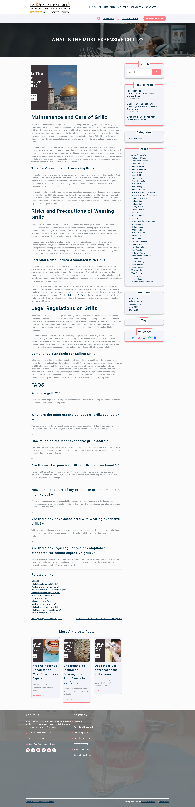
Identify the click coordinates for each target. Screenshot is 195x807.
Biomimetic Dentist (139, 161)
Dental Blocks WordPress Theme (40, 802)
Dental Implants (138, 181)
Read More (40, 695)
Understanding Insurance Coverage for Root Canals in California (142, 106)
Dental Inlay (136, 184)
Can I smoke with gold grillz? (43, 604)
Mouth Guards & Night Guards (144, 221)
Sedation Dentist (138, 253)
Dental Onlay (136, 187)
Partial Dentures (138, 233)
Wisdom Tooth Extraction (142, 282)
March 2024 (134, 310)
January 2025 (135, 304)
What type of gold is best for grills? (46, 610)
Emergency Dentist (139, 198)
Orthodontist (136, 230)
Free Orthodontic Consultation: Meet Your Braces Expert (140, 93)
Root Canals (136, 250)
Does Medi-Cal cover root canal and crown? (141, 118)
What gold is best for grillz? (43, 601)
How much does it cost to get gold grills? (49, 590)
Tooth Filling (136, 279)
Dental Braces (137, 172)
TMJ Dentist (136, 273)
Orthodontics (137, 227)
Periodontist (136, 238)
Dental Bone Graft (139, 169)
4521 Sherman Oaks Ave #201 (41, 733)
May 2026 (133, 298)
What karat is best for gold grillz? (45, 593)
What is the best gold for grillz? (44, 607)
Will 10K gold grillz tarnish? (43, 613)
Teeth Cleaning (137, 261)
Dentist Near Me (138, 189)
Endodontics (136, 201)
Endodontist (136, 204)
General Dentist (138, 210)
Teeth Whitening (138, 267)
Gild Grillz (35, 581)
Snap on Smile (137, 259)
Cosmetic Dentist (138, 163)
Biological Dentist (138, 158)
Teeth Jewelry (137, 264)
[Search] (156, 72)
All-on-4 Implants (138, 155)
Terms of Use (137, 270)
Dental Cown (136, 178)
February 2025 (135, 301)
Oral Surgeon (137, 224)
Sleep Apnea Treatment (141, 256)
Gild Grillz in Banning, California (73, 295)
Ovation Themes (148, 802)
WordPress (164, 802)
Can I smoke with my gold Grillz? (45, 587)
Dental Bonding (137, 166)
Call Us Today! (130, 18)
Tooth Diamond (138, 276)
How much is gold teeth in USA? (44, 595)
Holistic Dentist (138, 215)
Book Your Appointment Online (42, 744)
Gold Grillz (135, 212)
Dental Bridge (137, 175)
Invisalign (135, 218)
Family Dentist (137, 207)
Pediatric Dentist (138, 235)
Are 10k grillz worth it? (41, 598)
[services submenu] (142, 7)
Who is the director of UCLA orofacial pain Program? (99, 618)
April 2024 (133, 307)
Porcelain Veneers (139, 241)
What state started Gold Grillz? (44, 584)
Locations (108, 18)
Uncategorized (135, 138)
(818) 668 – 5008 (36, 738)
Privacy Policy (137, 244)
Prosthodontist (137, 247)
